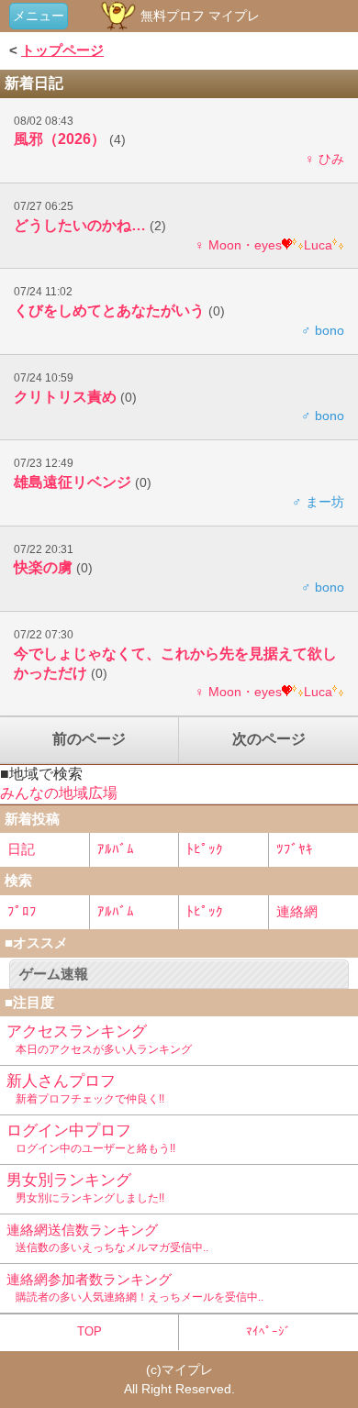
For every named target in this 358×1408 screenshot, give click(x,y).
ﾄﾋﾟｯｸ (204, 849)
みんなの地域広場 (58, 793)
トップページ (62, 50)
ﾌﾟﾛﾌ (22, 911)
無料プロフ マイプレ (198, 15)
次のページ (269, 739)
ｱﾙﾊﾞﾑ (115, 849)
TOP (89, 1331)
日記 (21, 849)
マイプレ (187, 1369)
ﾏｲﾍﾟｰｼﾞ (268, 1331)
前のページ (89, 739)
